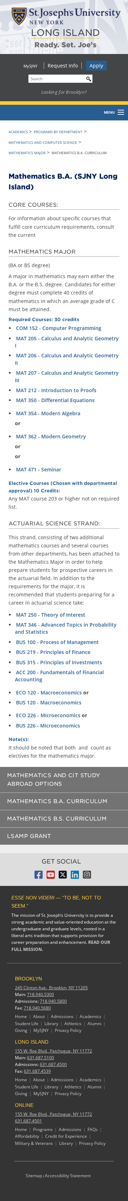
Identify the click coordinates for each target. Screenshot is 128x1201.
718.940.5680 (37, 1008)
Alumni (94, 1024)
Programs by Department (58, 131)
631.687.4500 (53, 1064)
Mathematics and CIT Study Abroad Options (53, 779)
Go (87, 78)
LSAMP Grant (29, 836)
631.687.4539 (37, 1071)
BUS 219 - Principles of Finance (53, 652)
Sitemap (34, 1176)
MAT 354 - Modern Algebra (48, 413)
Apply (96, 65)
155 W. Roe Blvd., (53, 1051)
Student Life (26, 1024)
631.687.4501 (28, 1121)
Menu (109, 112)
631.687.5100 (40, 1058)
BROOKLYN (28, 978)
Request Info (63, 65)
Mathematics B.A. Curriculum (57, 801)
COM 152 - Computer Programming (58, 328)
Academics (18, 131)
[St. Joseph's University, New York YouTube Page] (51, 876)
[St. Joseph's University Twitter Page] (63, 876)
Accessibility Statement (68, 1176)
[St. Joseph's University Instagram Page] (87, 876)
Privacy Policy (68, 1030)
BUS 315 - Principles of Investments (59, 662)
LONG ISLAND (65, 32)
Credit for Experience (66, 1136)
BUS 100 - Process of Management (57, 642)
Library (51, 1024)
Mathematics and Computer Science (43, 142)
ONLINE (24, 1105)
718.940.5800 (53, 1001)
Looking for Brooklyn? (64, 92)
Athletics (72, 1024)
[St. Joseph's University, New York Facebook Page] (38, 876)
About (39, 1016)
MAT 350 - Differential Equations (55, 400)
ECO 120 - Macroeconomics (49, 692)
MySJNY (30, 66)
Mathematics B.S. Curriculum (57, 819)
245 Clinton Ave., (51, 988)
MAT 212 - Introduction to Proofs (56, 390)
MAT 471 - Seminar (38, 469)
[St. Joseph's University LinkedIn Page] (75, 876)
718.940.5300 (40, 994)
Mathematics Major (27, 152)
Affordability (27, 1136)
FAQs (92, 1129)
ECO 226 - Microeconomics (48, 715)
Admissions (62, 1016)
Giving (21, 1030)
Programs (43, 1129)
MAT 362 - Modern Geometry (51, 436)
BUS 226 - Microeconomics (48, 725)
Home (21, 1016)
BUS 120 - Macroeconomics (48, 702)
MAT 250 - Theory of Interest (50, 614)
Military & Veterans (34, 1143)
